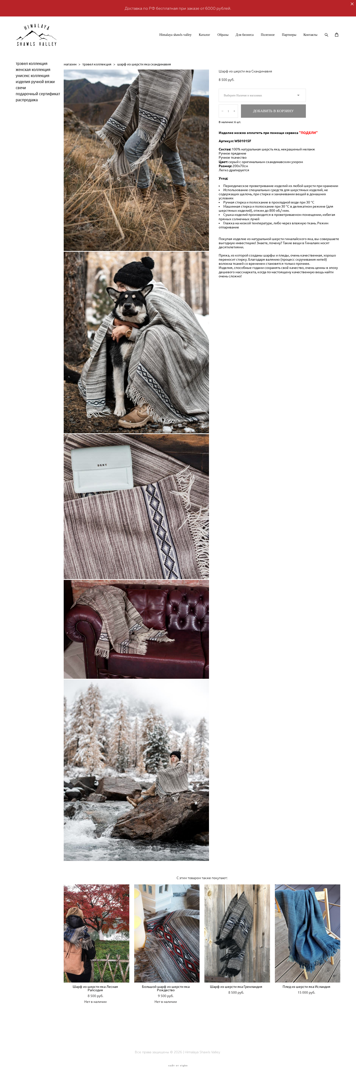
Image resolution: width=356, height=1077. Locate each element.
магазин (70, 64)
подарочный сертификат (38, 94)
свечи (21, 88)
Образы (222, 35)
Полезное (268, 35)
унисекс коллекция (32, 76)
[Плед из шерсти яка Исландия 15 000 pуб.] (308, 933)
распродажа (27, 100)
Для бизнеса (245, 35)
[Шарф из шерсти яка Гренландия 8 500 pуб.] (237, 933)
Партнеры (289, 35)
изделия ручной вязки (35, 82)
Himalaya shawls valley (175, 35)
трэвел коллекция (31, 64)
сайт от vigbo (178, 1065)
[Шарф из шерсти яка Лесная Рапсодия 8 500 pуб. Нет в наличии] (96, 933)
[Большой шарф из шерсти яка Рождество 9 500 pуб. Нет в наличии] (167, 933)
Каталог (204, 35)
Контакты (310, 35)
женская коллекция (33, 70)
